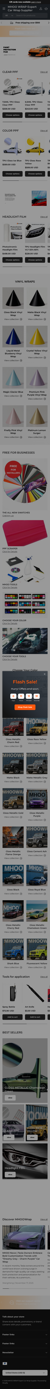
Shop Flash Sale (25, 707)
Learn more (33, 2)
